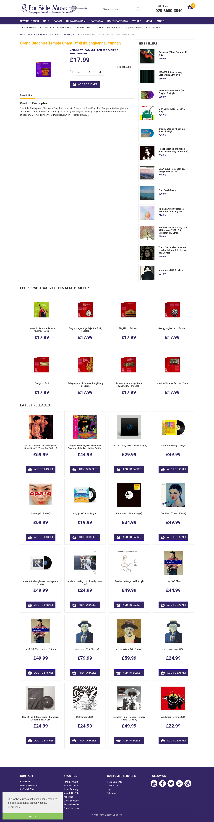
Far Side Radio (47, 27)
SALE (46, 21)
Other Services (114, 27)
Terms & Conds (115, 782)
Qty (71, 71)
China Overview (152, 27)
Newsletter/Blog (83, 27)
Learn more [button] (14, 807)
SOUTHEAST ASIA (117, 21)
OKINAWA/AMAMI (76, 21)
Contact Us (112, 785)
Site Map (111, 793)
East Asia (77, 35)
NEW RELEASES (29, 21)
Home (22, 35)
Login (109, 789)
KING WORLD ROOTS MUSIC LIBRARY (54, 35)
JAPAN (58, 21)
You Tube (99, 27)
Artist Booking (64, 27)
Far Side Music (29, 27)
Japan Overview (134, 27)
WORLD (136, 21)
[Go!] (138, 9)
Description (26, 95)
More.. (161, 21)
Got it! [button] (32, 816)
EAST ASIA (97, 21)
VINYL (149, 21)
